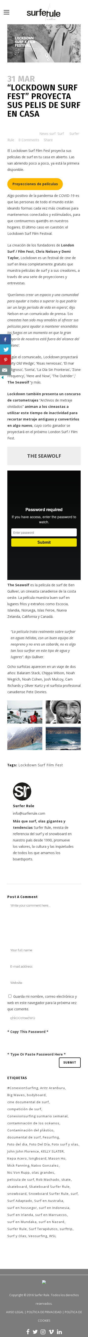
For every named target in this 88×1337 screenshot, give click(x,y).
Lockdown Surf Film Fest (30, 150)
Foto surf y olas (65, 1144)
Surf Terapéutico (43, 1229)
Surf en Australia (48, 1200)
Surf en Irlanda (20, 1215)
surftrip (66, 1229)
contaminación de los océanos (33, 1123)
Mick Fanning (18, 1165)
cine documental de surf (28, 1102)
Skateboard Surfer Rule (49, 1186)
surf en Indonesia (54, 1208)
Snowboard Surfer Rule (49, 1193)
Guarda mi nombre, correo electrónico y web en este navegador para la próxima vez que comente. (42, 1002)
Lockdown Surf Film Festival (29, 233)
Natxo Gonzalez (45, 1165)
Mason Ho (57, 1158)
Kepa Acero (17, 1158)
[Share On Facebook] (5, 339)
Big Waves (16, 1095)
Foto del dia (17, 1144)
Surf (60, 133)
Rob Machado (47, 1179)
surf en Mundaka (22, 1222)
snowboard (17, 1193)
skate (66, 1179)
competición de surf (24, 1109)
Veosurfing (37, 1236)
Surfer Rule (17, 1229)
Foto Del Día (39, 1144)
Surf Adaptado (19, 1200)
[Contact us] (5, 370)
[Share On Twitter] (5, 349)
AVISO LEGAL (15, 1312)
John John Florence (23, 1151)
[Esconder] (2, 378)
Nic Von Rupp (18, 1172)
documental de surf (24, 1137)
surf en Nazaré (52, 1222)
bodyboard (36, 1095)
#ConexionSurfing (22, 1088)
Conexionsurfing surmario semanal (37, 1116)
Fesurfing (51, 1137)
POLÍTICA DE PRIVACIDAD (44, 1312)
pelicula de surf (20, 1179)
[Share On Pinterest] (5, 360)
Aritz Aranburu (52, 1088)
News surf (47, 133)
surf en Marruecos (51, 1215)
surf (74, 1193)
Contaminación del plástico (30, 1130)
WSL (52, 1236)
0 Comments (29, 140)
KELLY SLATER (52, 1151)
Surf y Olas (16, 1236)
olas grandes (43, 1172)
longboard (37, 1158)
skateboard (17, 1186)
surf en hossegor (22, 1208)
